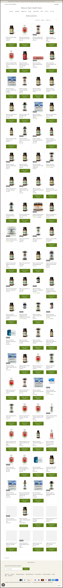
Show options (24, 525)
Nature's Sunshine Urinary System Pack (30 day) (11, 520)
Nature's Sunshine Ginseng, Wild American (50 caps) (51, 316)
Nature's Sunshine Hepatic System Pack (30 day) (11, 367)
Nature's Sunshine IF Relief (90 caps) (50, 366)
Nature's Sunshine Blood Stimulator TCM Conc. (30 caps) (11, 64)
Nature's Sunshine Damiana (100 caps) (37, 89)
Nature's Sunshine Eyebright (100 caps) (50, 165)
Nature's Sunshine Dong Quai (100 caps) (51, 115)
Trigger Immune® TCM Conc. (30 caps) (50, 543)
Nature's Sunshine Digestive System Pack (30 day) (37, 116)
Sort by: (42, 20)
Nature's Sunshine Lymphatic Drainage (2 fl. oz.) (38, 443)
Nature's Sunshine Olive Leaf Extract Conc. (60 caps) (51, 468)
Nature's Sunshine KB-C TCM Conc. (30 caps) (24, 416)
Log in (6, 4)
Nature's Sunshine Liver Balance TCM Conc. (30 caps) (11, 443)
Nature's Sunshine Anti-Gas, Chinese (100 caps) (38, 37)
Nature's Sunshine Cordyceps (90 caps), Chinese (23, 90)
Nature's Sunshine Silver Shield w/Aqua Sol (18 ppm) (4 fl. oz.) (24, 494)
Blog (6, 575)
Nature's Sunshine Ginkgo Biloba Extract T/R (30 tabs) (11, 316)
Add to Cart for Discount (11, 45)
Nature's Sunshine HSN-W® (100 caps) (24, 366)
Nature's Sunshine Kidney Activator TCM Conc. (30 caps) (38, 417)
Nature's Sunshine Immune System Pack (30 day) (38, 391)
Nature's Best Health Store (31, 8)
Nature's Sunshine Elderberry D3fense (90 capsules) (11, 166)
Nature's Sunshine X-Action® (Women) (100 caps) (24, 544)
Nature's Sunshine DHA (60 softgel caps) (24, 115)
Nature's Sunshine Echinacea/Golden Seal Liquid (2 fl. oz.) (51, 140)
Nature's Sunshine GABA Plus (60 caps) (51, 239)
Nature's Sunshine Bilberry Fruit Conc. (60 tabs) (51, 38)
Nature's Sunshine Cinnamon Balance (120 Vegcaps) (51, 64)
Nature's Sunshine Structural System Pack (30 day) (38, 494)
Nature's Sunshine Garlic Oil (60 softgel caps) (38, 263)
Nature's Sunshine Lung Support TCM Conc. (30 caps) (24, 443)
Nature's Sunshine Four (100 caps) (24, 239)
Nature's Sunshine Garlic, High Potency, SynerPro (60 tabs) (51, 264)
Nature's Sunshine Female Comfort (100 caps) (23, 190)
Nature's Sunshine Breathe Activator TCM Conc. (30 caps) (24, 64)
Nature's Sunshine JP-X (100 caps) (11, 416)
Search (53, 574)
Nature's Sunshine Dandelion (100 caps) (50, 89)
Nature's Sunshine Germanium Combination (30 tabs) (38, 290)
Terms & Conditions (46, 574)
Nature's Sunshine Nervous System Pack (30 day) (38, 468)
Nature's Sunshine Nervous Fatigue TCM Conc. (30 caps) (23, 468)
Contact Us (7, 574)
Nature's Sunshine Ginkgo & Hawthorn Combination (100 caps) (51, 290)
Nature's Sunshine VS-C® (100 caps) (38, 519)
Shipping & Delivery (20, 574)
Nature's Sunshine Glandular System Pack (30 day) (11, 341)
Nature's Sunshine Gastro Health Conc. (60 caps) (11, 289)
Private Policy (38, 574)
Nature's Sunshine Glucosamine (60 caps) (24, 340)
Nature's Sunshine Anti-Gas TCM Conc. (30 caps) (24, 37)
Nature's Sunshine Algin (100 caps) (11, 37)
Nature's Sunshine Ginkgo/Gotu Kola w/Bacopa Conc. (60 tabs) (24, 316)
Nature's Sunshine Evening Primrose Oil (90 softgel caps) (38, 166)
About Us (13, 574)
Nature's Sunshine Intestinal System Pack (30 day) (51, 391)
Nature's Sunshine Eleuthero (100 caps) (23, 165)
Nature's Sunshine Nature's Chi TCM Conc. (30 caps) (11, 468)
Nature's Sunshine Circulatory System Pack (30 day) (11, 90)
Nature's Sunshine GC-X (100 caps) (24, 289)
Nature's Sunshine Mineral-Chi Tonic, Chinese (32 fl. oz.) (50, 443)
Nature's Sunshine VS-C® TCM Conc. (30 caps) (11, 543)
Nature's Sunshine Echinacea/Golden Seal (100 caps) (37, 140)
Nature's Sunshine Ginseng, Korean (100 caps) (37, 316)
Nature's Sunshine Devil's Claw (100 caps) (11, 115)
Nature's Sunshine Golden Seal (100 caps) (37, 340)
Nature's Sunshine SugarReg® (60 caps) (50, 493)
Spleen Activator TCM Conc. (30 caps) (37, 543)
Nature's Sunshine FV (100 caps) (37, 239)
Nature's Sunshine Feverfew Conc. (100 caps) (51, 189)
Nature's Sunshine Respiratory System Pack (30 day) (11, 494)
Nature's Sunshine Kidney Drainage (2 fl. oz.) (51, 416)
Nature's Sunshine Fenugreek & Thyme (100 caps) (38, 190)
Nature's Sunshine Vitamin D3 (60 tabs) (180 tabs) (24, 520)
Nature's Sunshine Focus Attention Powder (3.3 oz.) (11, 239)
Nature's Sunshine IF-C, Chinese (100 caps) (24, 390)
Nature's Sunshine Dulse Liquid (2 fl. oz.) (11, 139)
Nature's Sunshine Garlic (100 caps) (24, 263)
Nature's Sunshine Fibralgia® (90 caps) (10, 215)
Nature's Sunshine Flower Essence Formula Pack (38, 215)
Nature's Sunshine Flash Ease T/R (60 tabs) (24, 215)
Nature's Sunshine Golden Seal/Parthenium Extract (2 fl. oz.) (51, 341)
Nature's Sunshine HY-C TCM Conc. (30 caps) (38, 366)
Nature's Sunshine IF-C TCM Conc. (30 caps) (11, 390)
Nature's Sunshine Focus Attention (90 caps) (51, 215)
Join (10, 4)
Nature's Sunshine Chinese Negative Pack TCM (37, 64)
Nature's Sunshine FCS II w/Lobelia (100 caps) (11, 189)
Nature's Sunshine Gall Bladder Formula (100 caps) (11, 264)
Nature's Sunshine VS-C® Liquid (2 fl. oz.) (51, 519)
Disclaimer (10, 575)
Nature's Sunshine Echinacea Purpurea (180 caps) (24, 140)
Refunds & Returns (30, 574)
